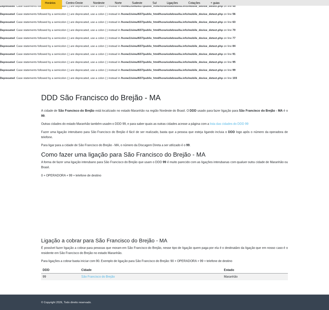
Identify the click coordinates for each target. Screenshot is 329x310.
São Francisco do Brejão (98, 276)
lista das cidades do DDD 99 (229, 123)
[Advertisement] (164, 207)
